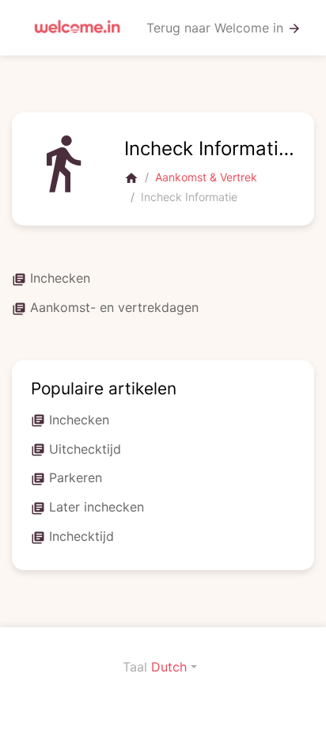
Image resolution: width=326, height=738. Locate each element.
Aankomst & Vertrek (206, 177)
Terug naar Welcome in (223, 28)
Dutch (169, 667)
